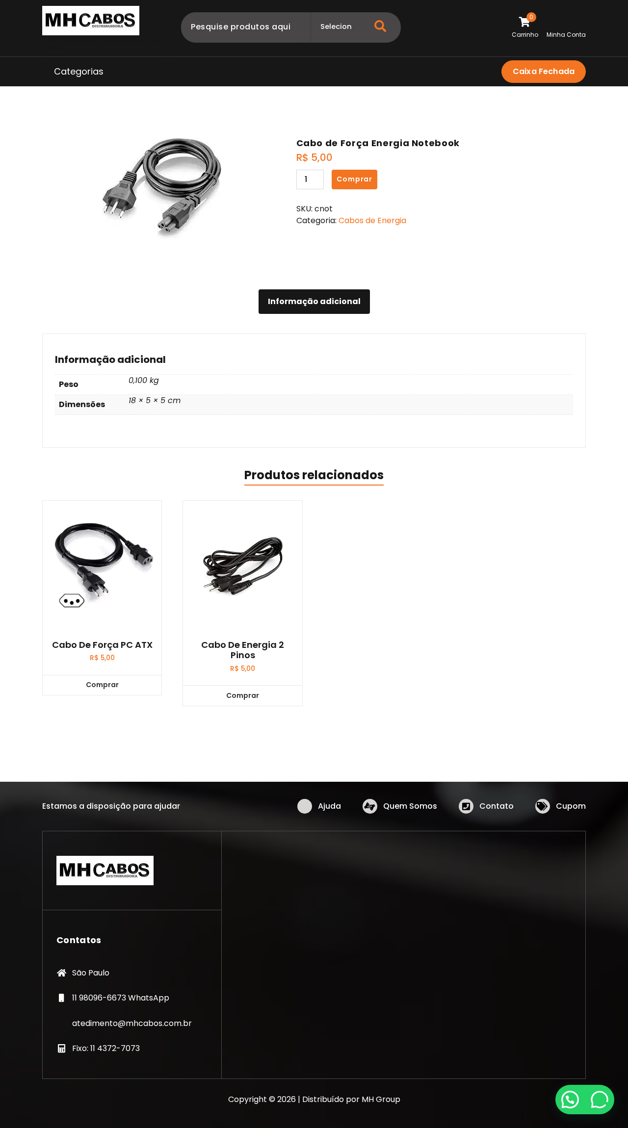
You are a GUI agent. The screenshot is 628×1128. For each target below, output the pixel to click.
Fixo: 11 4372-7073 (106, 1048)
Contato (496, 806)
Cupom (571, 806)
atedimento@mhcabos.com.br (132, 1023)
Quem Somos (410, 806)
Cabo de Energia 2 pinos (242, 650)
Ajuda (329, 806)
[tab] (314, 301)
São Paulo (90, 972)
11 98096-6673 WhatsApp (120, 997)
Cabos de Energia (372, 220)
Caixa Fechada (544, 71)
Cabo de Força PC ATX (102, 645)
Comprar (354, 179)
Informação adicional (314, 301)
